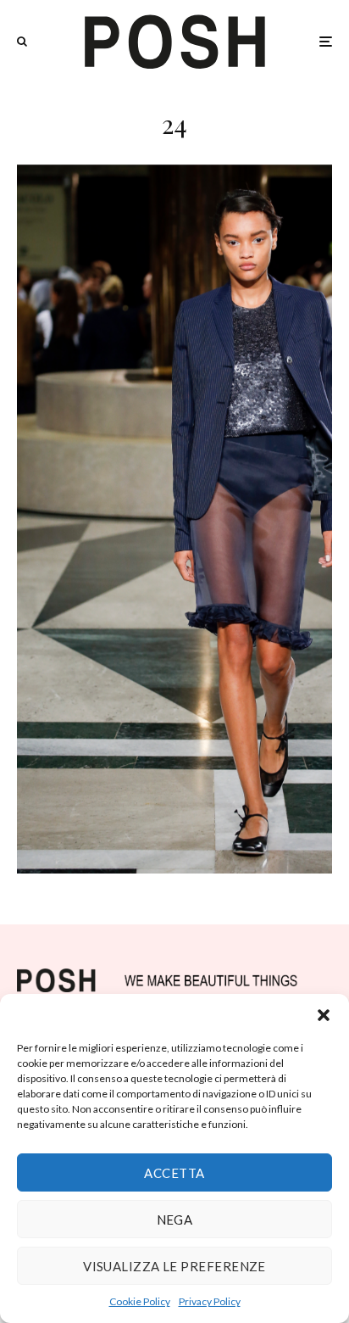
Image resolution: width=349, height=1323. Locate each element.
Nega (175, 1219)
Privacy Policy (210, 1301)
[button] (323, 1015)
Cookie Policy (139, 1301)
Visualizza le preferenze (174, 1266)
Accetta (174, 1173)
